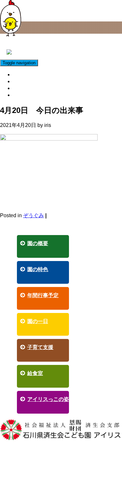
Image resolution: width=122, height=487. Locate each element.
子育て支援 (27, 74)
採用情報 (24, 95)
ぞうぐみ (33, 215)
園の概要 (37, 243)
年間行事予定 (43, 295)
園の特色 (37, 269)
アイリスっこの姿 (35, 88)
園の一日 (37, 321)
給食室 (22, 81)
